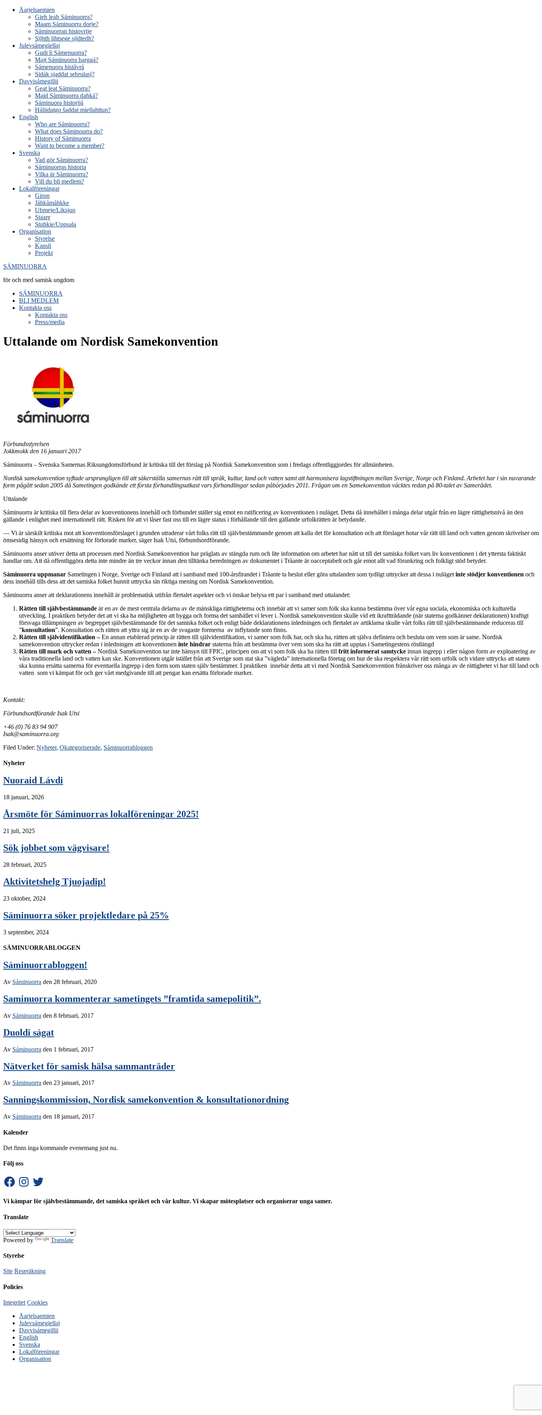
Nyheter (46, 747)
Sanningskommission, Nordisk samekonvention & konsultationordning (146, 1099)
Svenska (29, 1344)
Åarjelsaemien (37, 1316)
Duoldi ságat (28, 1032)
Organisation (35, 1358)
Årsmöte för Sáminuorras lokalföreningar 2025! (101, 814)
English (28, 1337)
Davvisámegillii (38, 1330)
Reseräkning (30, 1271)
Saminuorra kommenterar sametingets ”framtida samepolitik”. (132, 999)
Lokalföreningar (39, 1351)
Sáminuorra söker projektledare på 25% (86, 915)
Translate (62, 1240)
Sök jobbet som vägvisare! (56, 848)
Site (8, 1271)
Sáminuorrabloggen (128, 747)
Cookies (37, 1302)
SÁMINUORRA (25, 266)
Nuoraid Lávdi (33, 780)
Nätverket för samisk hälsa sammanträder (89, 1066)
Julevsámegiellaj (39, 1323)
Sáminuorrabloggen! (45, 965)
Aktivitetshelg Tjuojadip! (54, 881)
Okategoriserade (80, 747)
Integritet (14, 1302)
